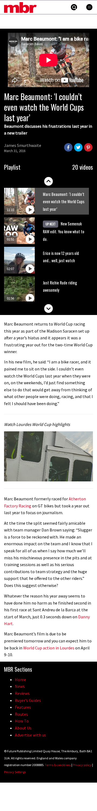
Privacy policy (82, 765)
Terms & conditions (58, 765)
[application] (48, 456)
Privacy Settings (15, 772)
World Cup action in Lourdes (48, 648)
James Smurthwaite (22, 145)
